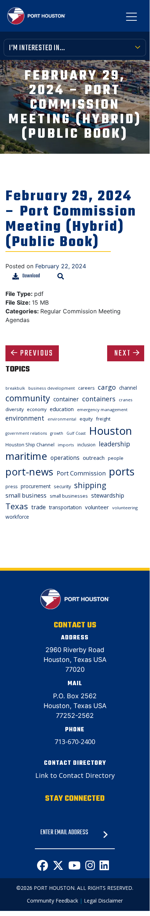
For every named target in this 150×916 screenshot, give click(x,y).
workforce (17, 516)
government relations (26, 433)
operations (65, 458)
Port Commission (81, 473)
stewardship (107, 495)
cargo (107, 386)
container (66, 399)
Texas (16, 506)
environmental (62, 419)
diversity (14, 409)
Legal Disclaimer (103, 900)
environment (24, 418)
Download (31, 276)
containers (98, 398)
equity (86, 419)
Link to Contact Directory (75, 775)
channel (128, 387)
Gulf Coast (76, 433)
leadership (114, 443)
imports (66, 444)
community (27, 398)
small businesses (69, 496)
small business (25, 495)
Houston (110, 430)
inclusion (86, 445)
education (62, 409)
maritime (26, 456)
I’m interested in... (37, 48)
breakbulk (15, 388)
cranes (126, 399)
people (115, 458)
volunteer (97, 507)
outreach (94, 457)
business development (51, 388)
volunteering (125, 507)
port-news (29, 471)
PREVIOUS (36, 353)
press (11, 486)
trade (38, 507)
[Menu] (131, 18)
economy (36, 409)
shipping (90, 485)
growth (56, 433)
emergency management (102, 409)
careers (86, 388)
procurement (35, 486)
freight (103, 418)
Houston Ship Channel (29, 444)
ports (121, 471)
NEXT (122, 353)
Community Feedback (52, 900)
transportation (65, 507)
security (62, 486)
